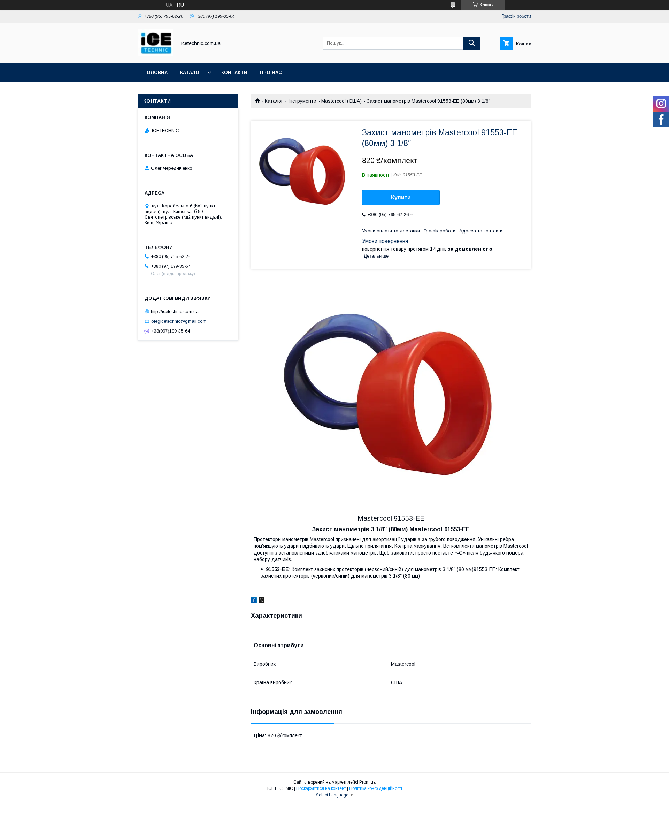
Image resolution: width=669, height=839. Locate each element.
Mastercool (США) (341, 101)
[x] (261, 601)
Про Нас (271, 72)
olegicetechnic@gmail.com (179, 321)
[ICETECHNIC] (155, 54)
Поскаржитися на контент (321, 788)
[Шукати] (471, 43)
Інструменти (302, 101)
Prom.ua (367, 782)
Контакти (234, 72)
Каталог (191, 72)
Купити (401, 197)
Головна (156, 72)
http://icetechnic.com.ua (175, 311)
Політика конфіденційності (375, 788)
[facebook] (254, 601)
